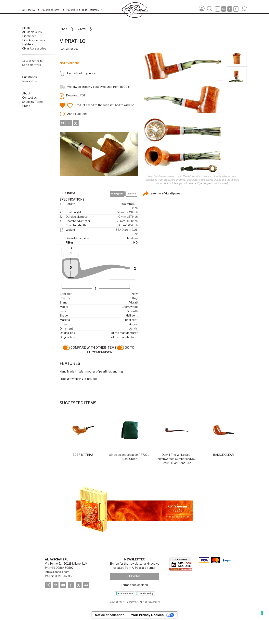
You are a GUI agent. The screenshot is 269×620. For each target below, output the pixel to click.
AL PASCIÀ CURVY (49, 10)
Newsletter (29, 81)
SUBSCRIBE (134, 576)
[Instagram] (48, 585)
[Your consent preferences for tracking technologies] (262, 613)
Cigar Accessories (34, 48)
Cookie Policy (146, 593)
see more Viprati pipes (165, 193)
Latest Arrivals (32, 60)
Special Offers (31, 64)
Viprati (82, 29)
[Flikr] (86, 585)
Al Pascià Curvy (32, 32)
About (26, 93)
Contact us (29, 97)
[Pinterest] (63, 123)
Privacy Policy (125, 593)
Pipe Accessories (33, 40)
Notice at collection (109, 615)
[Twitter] (76, 123)
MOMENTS (96, 10)
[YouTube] (63, 585)
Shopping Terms (33, 101)
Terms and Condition (134, 584)
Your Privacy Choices (147, 615)
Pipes (26, 27)
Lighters (27, 44)
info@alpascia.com (57, 571)
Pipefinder (29, 36)
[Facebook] (69, 123)
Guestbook (29, 77)
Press (26, 105)
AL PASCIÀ (28, 10)
